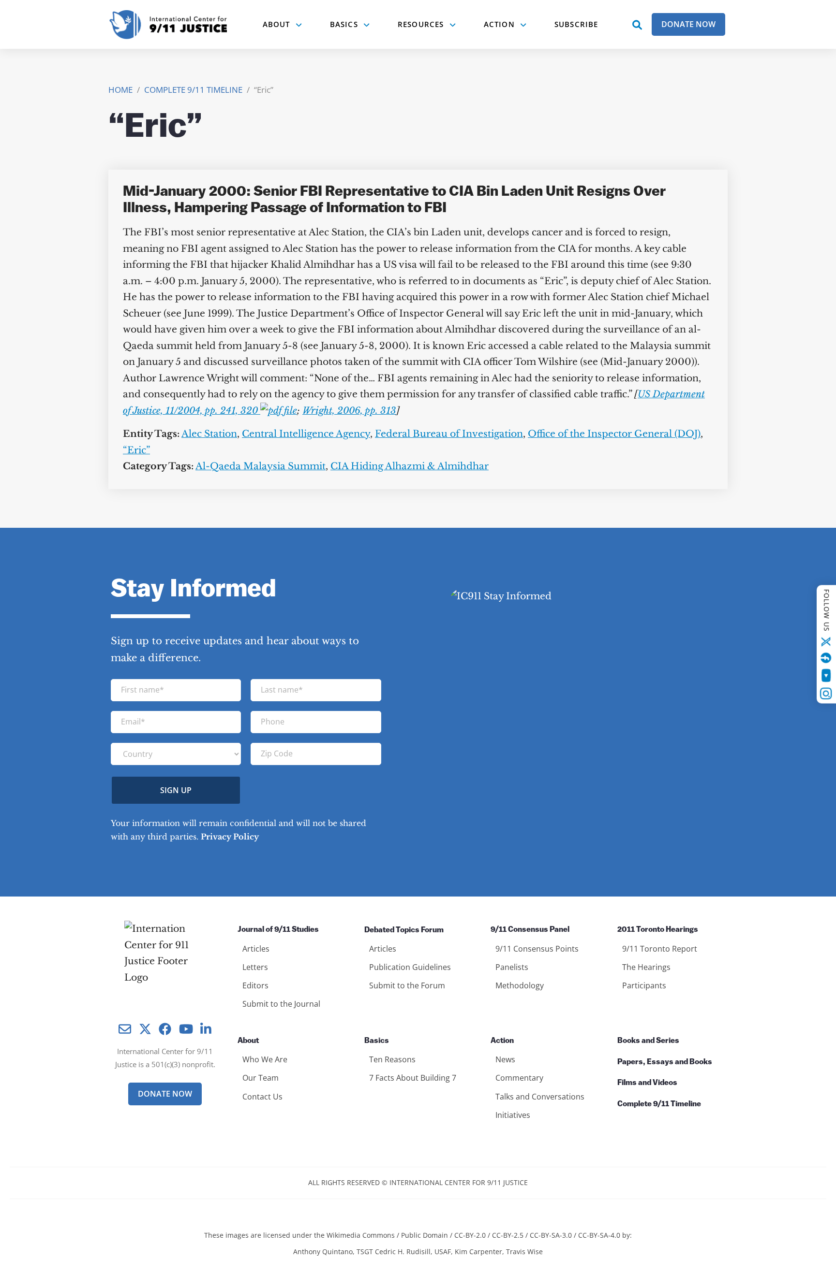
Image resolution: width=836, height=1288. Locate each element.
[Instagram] (826, 693)
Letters (255, 967)
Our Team (260, 1077)
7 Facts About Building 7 (412, 1077)
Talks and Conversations (539, 1096)
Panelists (511, 967)
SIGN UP (176, 790)
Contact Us (262, 1096)
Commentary (519, 1077)
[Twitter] (826, 641)
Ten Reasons (392, 1059)
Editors (255, 985)
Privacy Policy (230, 836)
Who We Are (264, 1059)
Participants (644, 985)
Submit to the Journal (281, 1004)
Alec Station (209, 433)
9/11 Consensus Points (537, 948)
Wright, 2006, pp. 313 (349, 410)
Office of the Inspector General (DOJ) (614, 433)
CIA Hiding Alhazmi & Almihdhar (409, 466)
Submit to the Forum (407, 985)
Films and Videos (647, 1083)
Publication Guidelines (410, 967)
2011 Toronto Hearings (657, 930)
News (505, 1059)
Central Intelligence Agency (306, 433)
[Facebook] (826, 657)
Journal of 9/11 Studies (278, 930)
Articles (255, 948)
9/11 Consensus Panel (530, 930)
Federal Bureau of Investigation (449, 433)
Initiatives (512, 1115)
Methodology (519, 985)
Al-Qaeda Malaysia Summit (260, 466)
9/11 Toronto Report (659, 948)
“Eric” (136, 450)
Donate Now (688, 24)
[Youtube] (826, 675)
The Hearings (646, 967)
